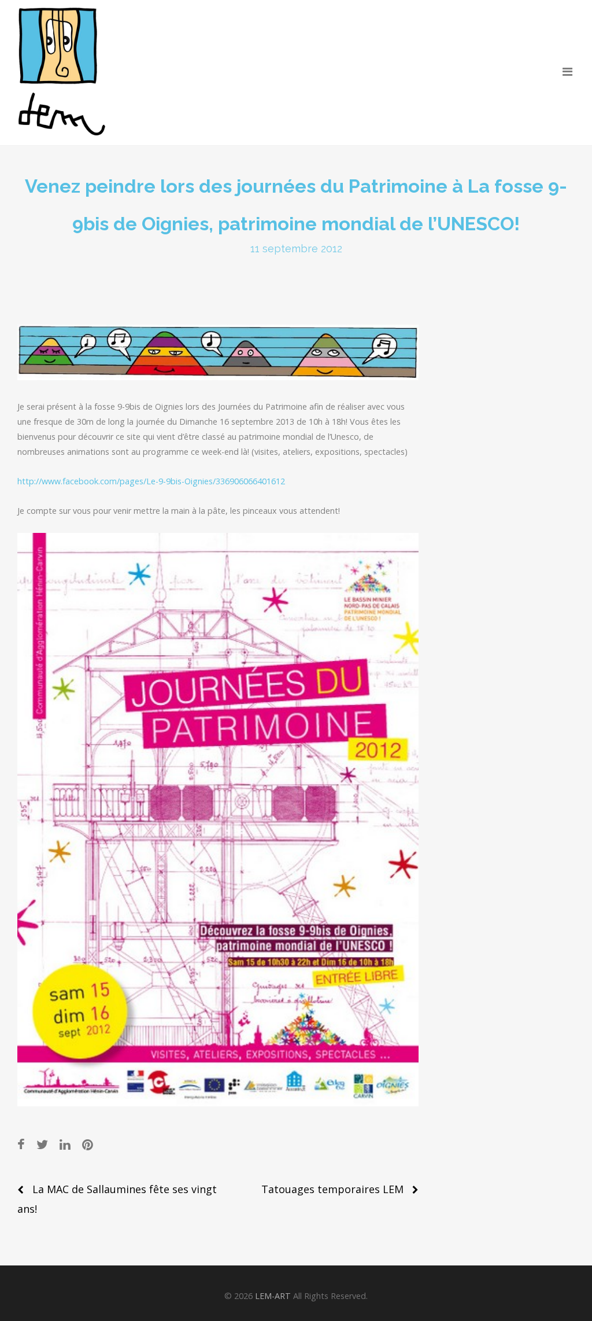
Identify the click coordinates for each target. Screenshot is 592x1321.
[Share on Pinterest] (87, 1144)
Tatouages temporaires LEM (332, 1189)
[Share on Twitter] (42, 1144)
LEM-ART (273, 1295)
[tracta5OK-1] (218, 820)
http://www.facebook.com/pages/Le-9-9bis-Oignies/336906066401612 (151, 481)
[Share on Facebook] (21, 1144)
